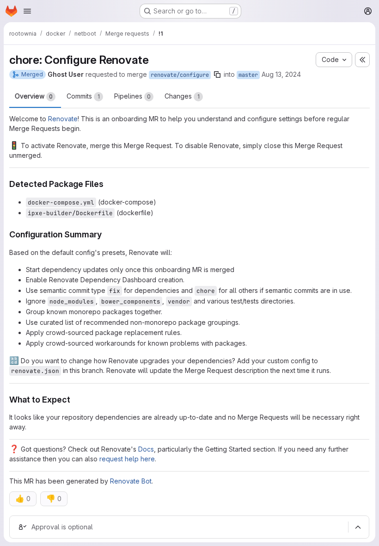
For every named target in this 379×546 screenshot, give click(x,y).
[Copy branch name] (217, 74)
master (248, 75)
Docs (146, 449)
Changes (182, 96)
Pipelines (132, 96)
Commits (83, 96)
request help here (127, 459)
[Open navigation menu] (27, 11)
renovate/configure (180, 75)
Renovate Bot (131, 481)
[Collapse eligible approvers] (357, 527)
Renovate (63, 119)
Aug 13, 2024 (281, 74)
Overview (34, 96)
